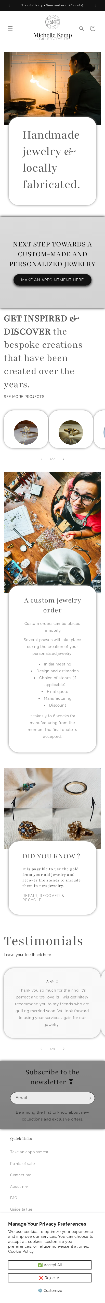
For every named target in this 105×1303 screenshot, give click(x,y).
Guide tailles (21, 1209)
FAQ (13, 1198)
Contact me (20, 1175)
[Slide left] (41, 458)
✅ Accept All (50, 1265)
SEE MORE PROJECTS (24, 397)
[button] (10, 28)
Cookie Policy (21, 1251)
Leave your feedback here (27, 955)
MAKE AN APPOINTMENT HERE (52, 280)
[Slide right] (63, 458)
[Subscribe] (89, 1098)
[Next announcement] (95, 5)
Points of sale (22, 1164)
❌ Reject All (50, 1278)
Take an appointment (29, 1152)
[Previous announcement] (9, 5)
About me (19, 1186)
